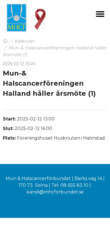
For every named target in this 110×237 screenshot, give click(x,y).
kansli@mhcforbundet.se (55, 192)
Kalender (24, 41)
